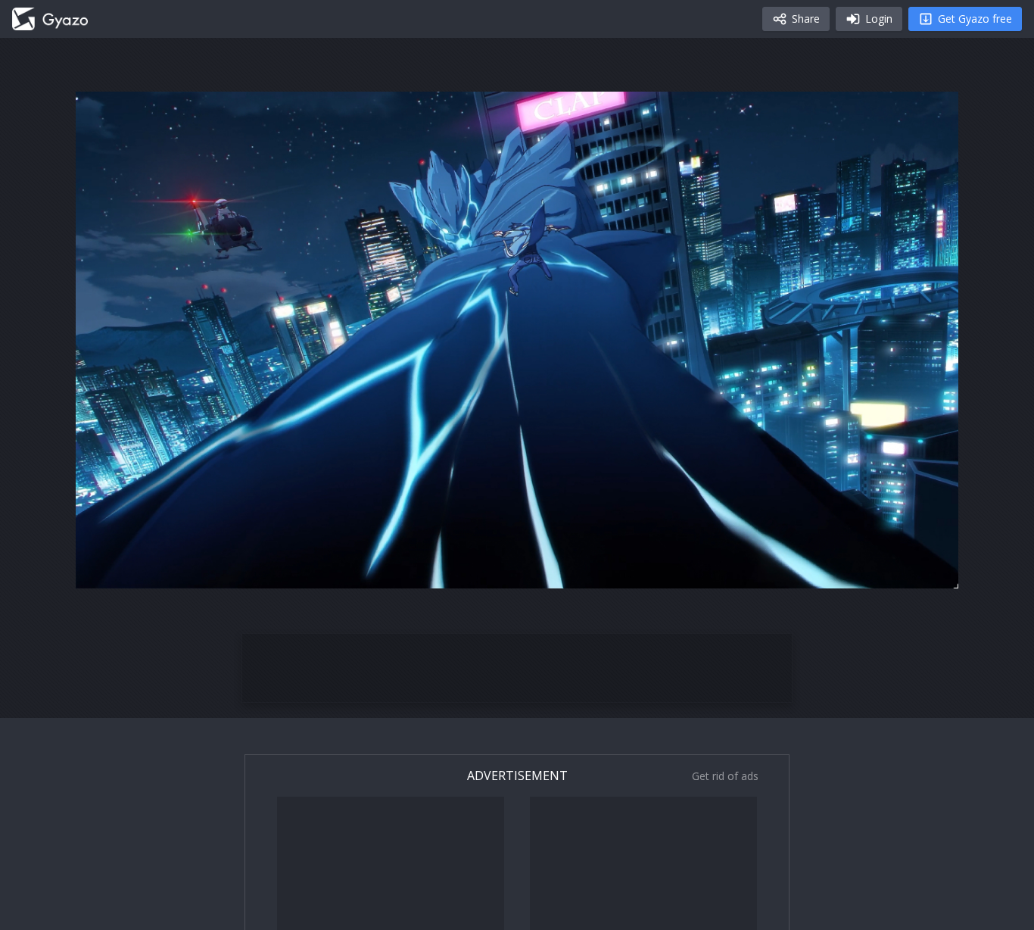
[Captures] (50, 19)
